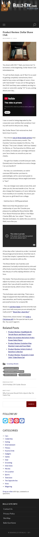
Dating (7, 442)
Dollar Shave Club (11, 368)
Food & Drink (9, 451)
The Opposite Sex (11, 481)
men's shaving (25, 375)
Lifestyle (15, 364)
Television (8, 478)
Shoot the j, (21, 312)
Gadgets (8, 454)
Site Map (6, 518)
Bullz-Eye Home (9, 523)
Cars (6, 436)
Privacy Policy (9, 514)
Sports (7, 475)
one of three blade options (22, 138)
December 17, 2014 (10, 38)
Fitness (7, 448)
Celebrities (9, 439)
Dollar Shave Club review (14, 371)
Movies (7, 469)
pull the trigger (15, 307)
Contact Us (7, 509)
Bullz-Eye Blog (19, 532)
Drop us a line (8, 491)
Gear (6, 460)
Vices (7, 484)
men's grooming (10, 375)
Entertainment (10, 445)
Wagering (8, 486)
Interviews (9, 466)
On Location (9, 472)
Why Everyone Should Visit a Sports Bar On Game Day (18, 393)
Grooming (10, 364)
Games (7, 457)
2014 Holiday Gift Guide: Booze (14, 383)
